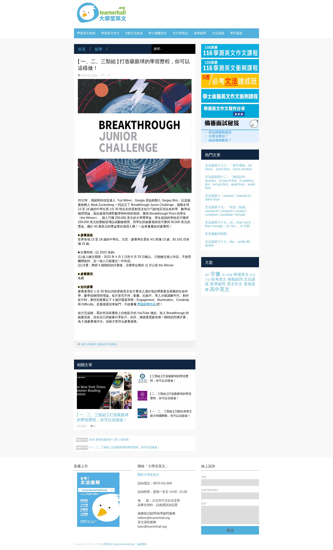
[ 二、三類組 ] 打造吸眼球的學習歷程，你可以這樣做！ (170, 395)
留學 (98, 49)
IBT (207, 274)
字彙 (215, 274)
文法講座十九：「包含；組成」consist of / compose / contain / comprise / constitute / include (226, 210)
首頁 (82, 49)
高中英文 (220, 289)
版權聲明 (142, 544)
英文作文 (235, 284)
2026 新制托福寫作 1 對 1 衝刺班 (109, 439)
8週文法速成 (134, 33)
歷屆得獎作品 (146, 304)
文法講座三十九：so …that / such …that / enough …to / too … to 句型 (230, 224)
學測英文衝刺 (86, 33)
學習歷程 (112, 344)
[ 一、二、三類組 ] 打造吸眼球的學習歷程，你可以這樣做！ (103, 417)
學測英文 (241, 274)
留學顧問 (200, 33)
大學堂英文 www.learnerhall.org (118, 544)
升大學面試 (180, 33)
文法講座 (218, 33)
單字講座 (236, 33)
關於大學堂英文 (148, 474)
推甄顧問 (101, 344)
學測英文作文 (110, 33)
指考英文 (218, 279)
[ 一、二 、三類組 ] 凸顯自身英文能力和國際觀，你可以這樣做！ (171, 413)
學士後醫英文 (157, 33)
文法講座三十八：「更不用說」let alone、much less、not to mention (228, 167)
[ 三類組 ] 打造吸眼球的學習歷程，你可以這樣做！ (169, 378)
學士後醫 (227, 274)
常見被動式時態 (216, 233)
